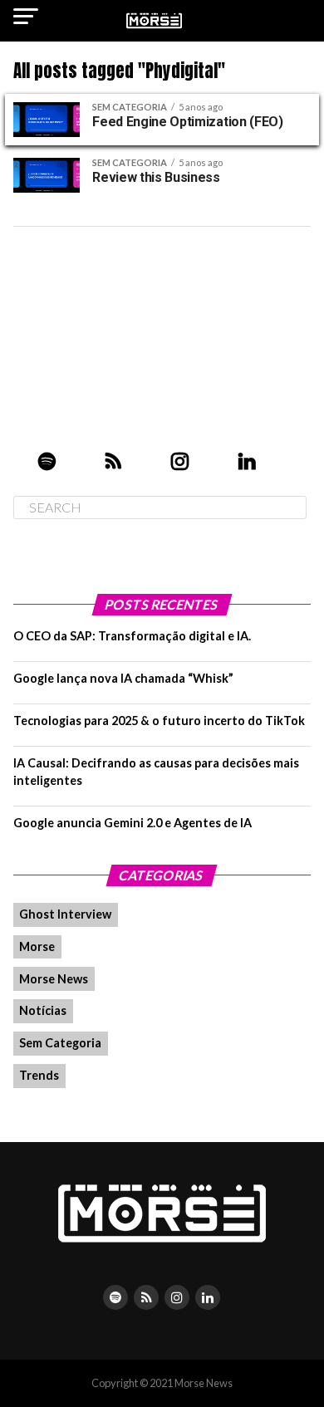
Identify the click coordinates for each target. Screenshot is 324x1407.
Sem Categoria (60, 1043)
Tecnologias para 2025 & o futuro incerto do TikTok (159, 720)
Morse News (53, 979)
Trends (39, 1075)
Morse (37, 946)
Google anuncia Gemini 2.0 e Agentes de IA (132, 823)
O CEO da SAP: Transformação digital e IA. (132, 636)
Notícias (42, 1010)
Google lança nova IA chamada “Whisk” (123, 678)
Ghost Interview (65, 914)
